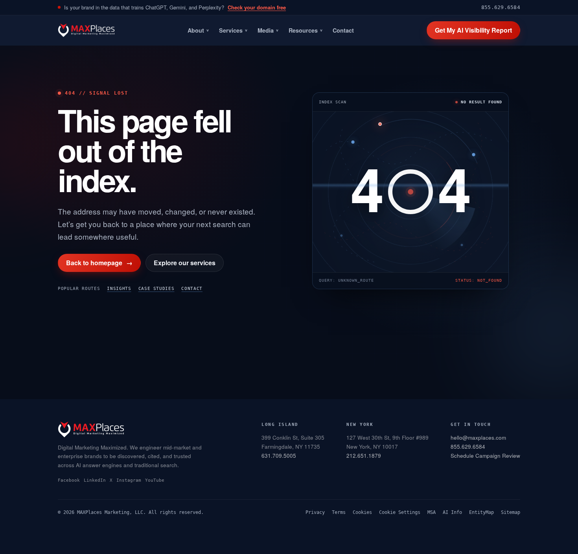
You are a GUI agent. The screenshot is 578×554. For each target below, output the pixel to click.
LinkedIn (95, 480)
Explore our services (184, 262)
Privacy (315, 512)
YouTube (154, 480)
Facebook (69, 480)
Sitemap (510, 512)
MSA (431, 512)
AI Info (452, 512)
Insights (119, 288)
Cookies (362, 512)
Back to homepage (99, 262)
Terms (339, 512)
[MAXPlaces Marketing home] (86, 30)
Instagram (128, 480)
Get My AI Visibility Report (473, 30)
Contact (343, 30)
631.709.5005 (278, 455)
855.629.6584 (500, 7)
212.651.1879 (363, 455)
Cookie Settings (399, 512)
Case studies (156, 288)
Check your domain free (257, 7)
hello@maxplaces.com (478, 437)
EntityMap (481, 512)
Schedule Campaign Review (485, 455)
